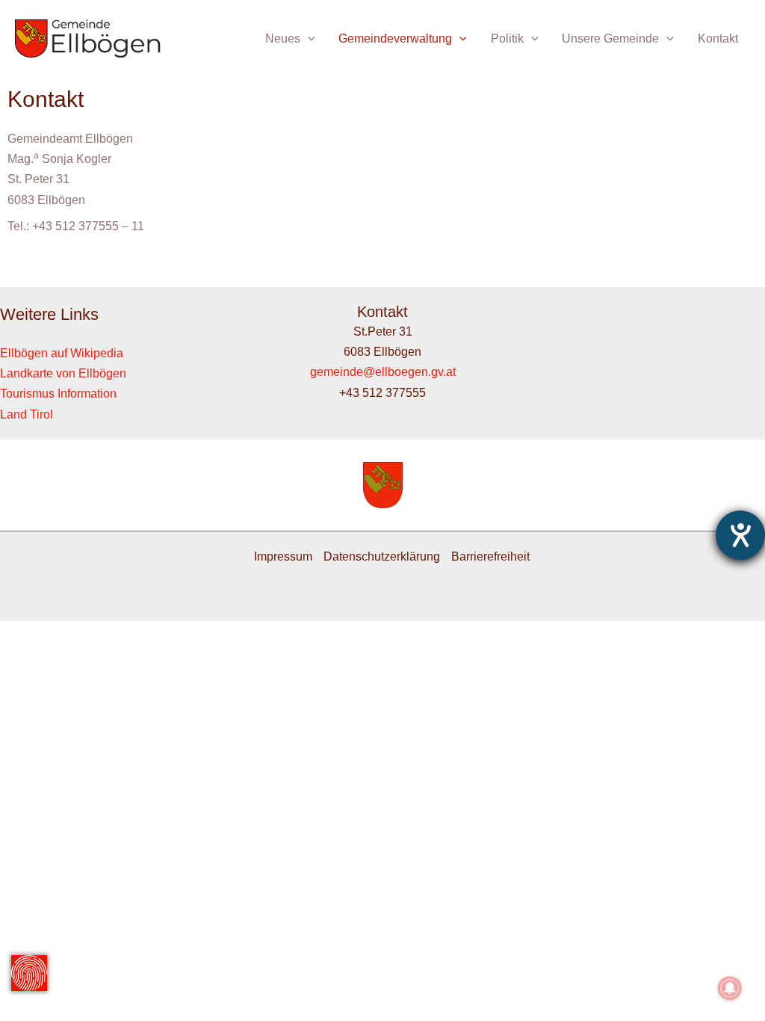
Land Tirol (26, 414)
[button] (307, 38)
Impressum (283, 556)
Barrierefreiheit (490, 556)
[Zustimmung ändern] (29, 973)
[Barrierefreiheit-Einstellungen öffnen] (740, 535)
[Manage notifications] (730, 988)
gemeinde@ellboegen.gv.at (383, 371)
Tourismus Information (58, 393)
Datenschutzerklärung (381, 556)
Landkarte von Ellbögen (63, 373)
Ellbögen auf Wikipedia (61, 353)
